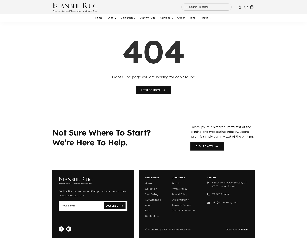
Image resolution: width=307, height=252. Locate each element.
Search (176, 183)
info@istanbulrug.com (225, 202)
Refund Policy (179, 194)
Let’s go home (150, 90)
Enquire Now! (204, 146)
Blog (147, 210)
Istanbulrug (154, 229)
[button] (111, 18)
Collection (151, 189)
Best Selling (151, 194)
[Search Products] (185, 7)
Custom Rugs (153, 199)
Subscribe (112, 206)
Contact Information (184, 210)
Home (148, 183)
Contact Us (152, 216)
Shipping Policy (180, 199)
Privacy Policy (179, 189)
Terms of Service (181, 205)
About (148, 205)
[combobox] (206, 7)
